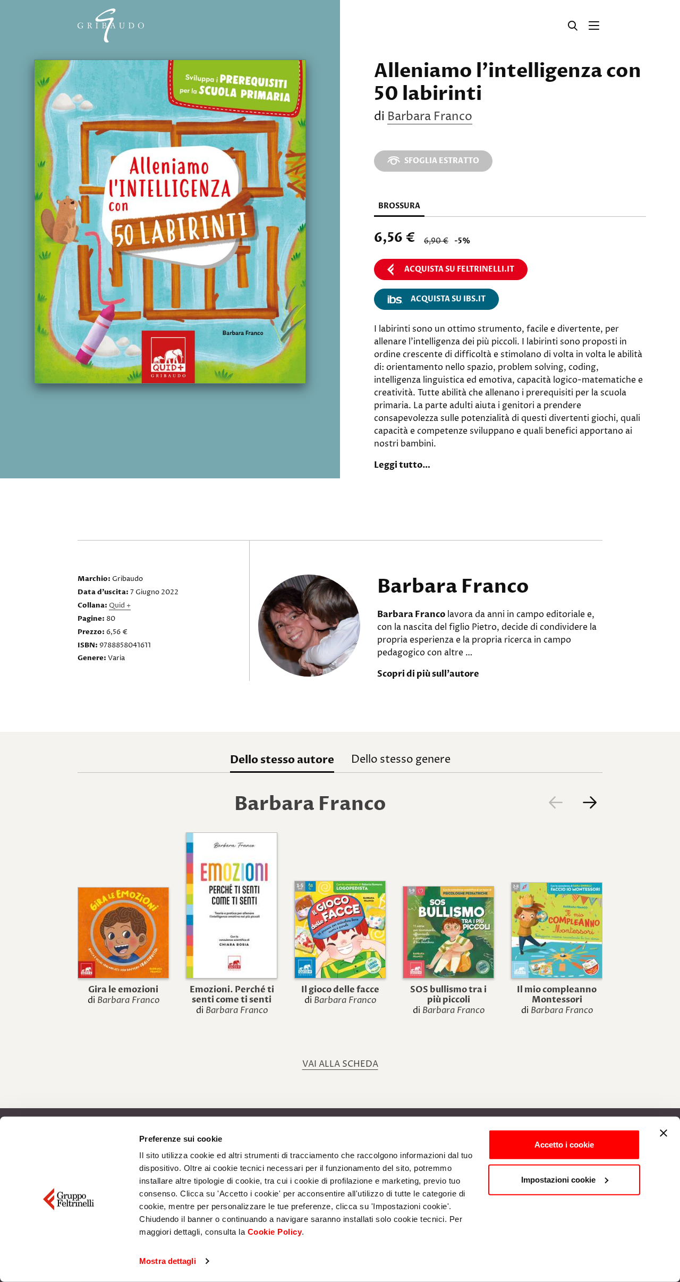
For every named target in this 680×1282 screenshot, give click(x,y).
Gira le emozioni (123, 990)
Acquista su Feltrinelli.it (459, 269)
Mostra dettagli (167, 1261)
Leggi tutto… (402, 465)
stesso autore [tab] (282, 760)
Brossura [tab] (399, 206)
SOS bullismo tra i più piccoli (448, 995)
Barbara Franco (429, 117)
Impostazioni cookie (558, 1179)
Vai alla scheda (340, 1064)
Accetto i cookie (564, 1144)
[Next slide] (589, 802)
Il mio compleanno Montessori (557, 995)
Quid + (120, 605)
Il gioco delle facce (340, 990)
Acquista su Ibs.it (448, 299)
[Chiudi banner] (663, 1133)
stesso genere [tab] (400, 760)
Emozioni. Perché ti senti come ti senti (232, 995)
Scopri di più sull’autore (428, 674)
